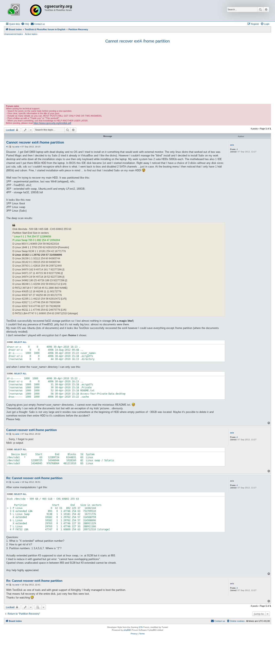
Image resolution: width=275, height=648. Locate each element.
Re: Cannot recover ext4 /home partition (34, 478)
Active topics (31, 34)
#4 (7, 585)
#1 (7, 147)
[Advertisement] (137, 73)
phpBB (127, 630)
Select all (20, 342)
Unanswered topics (13, 34)
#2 (7, 434)
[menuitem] (25, 24)
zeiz (232, 145)
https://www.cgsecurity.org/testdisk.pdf (52, 123)
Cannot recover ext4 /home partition (137, 41)
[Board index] (24, 10)
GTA (141, 627)
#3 (7, 482)
